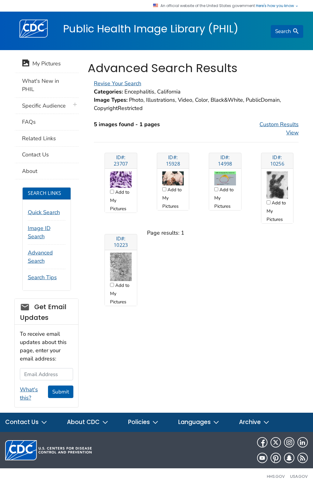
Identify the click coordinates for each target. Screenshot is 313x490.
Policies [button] (139, 422)
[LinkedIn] (302, 442)
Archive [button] (250, 422)
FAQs (29, 122)
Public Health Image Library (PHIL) (150, 29)
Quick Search (44, 212)
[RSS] (302, 458)
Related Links (39, 138)
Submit (60, 391)
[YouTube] (262, 458)
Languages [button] (195, 422)
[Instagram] (289, 442)
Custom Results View (279, 128)
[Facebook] (262, 442)
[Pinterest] (276, 458)
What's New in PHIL (40, 85)
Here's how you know (275, 6)
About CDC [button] (84, 422)
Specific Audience (44, 105)
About (29, 171)
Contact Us (35, 154)
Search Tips (42, 277)
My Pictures (45, 63)
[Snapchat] (289, 458)
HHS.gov (276, 476)
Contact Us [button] (22, 422)
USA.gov (299, 476)
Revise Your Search (117, 83)
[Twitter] (276, 442)
